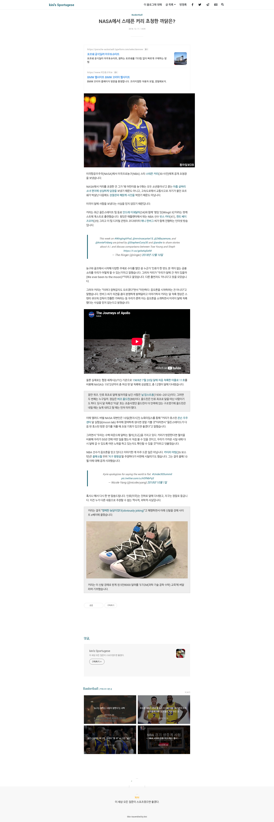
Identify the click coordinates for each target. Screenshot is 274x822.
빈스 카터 (165, 216)
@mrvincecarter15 (142, 238)
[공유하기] (96, 605)
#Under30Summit (162, 474)
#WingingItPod (122, 238)
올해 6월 (97, 456)
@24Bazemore (162, 238)
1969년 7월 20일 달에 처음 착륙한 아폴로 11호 (159, 380)
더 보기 (187, 692)
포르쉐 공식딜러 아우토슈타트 (103, 54)
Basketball (137, 14)
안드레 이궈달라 (131, 212)
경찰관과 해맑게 (118, 195)
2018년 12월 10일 (152, 255)
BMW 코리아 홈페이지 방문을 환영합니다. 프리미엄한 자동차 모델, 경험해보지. (127, 81)
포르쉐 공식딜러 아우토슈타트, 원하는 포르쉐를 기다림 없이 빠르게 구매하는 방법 (127, 60)
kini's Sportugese (61, 5)
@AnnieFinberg (103, 242)
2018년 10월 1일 (157, 482)
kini (145, 816)
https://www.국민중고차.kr (100, 72)
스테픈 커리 (152, 174)
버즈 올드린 (123, 399)
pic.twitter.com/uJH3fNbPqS (137, 478)
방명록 (183, 5)
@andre (157, 242)
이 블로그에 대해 (153, 5)
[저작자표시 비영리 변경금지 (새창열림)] (121, 605)
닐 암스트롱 (147, 395)
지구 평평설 (114, 456)
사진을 (131, 195)
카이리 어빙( (170, 452)
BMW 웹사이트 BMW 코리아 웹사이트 (108, 77)
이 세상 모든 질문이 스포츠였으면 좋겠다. (106, 655)
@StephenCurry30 (137, 242)
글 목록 (169, 5)
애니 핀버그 (147, 221)
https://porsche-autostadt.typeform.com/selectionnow (115, 49)
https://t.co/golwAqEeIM (137, 250)
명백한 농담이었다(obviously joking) (123, 510)
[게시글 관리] (100, 605)
